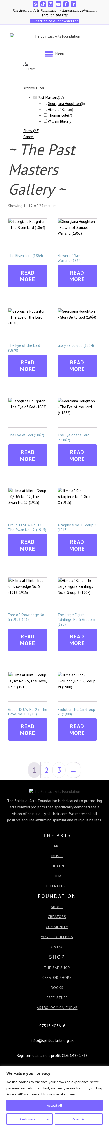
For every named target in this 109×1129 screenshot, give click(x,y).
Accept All (54, 1105)
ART (57, 846)
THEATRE (57, 866)
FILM (57, 876)
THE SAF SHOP (57, 968)
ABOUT (57, 907)
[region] (54, 1097)
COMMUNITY (57, 927)
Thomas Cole (58, 115)
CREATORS (57, 917)
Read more (27, 276)
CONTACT (57, 947)
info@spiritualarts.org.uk (52, 1040)
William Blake (58, 121)
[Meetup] (35, 4)
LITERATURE (57, 886)
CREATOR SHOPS (57, 978)
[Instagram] (50, 4)
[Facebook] (66, 4)
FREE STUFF (57, 998)
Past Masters (48, 97)
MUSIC (57, 856)
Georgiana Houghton (64, 103)
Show (31, 130)
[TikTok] (43, 4)
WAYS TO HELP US (57, 937)
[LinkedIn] (73, 4)
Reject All (79, 1119)
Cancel (28, 136)
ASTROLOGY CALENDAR (57, 1008)
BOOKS (57, 988)
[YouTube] (58, 4)
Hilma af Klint (58, 109)
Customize (28, 1119)
